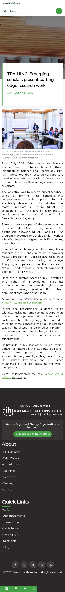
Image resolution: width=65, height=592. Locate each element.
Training (8, 483)
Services (8, 489)
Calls (6, 509)
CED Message (11, 452)
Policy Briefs (11, 534)
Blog (6, 547)
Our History (10, 464)
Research (9, 477)
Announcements (14, 515)
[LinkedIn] (33, 564)
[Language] (5, 11)
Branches (9, 470)
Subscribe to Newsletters (34, 433)
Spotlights (9, 540)
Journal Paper (12, 522)
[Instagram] (41, 564)
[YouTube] (50, 564)
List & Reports (12, 528)
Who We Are (11, 458)
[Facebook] (15, 564)
